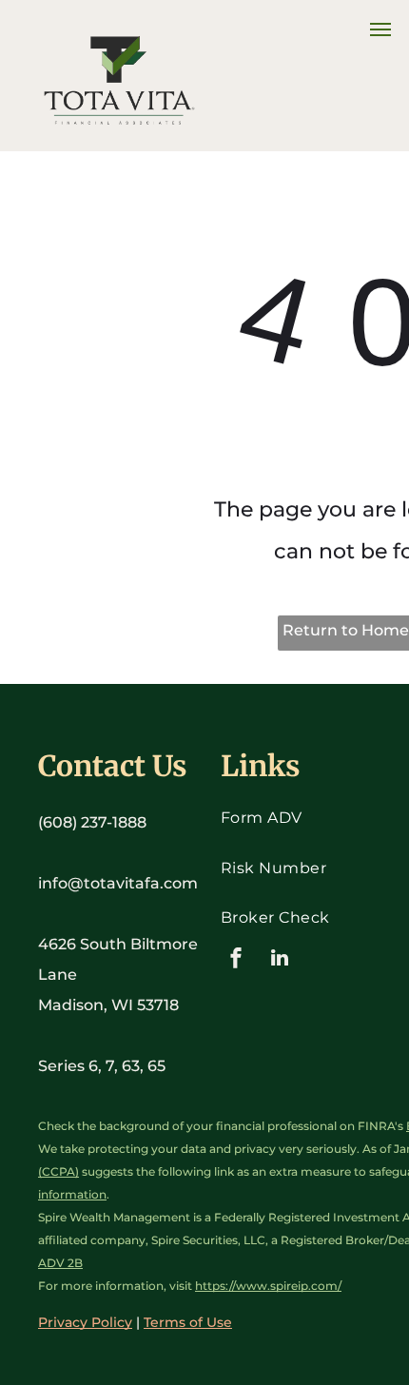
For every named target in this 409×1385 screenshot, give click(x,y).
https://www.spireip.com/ (268, 1285)
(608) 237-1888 (92, 822)
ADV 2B (60, 1263)
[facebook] (236, 960)
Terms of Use (188, 1322)
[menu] (380, 29)
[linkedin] (279, 960)
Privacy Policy (85, 1322)
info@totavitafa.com (118, 883)
